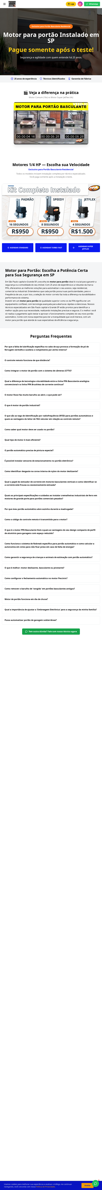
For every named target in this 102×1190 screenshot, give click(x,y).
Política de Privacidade (45, 1186)
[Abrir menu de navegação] (4, 4)
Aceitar (87, 1185)
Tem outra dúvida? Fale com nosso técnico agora (53, 631)
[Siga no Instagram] (80, 4)
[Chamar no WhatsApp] (95, 1183)
